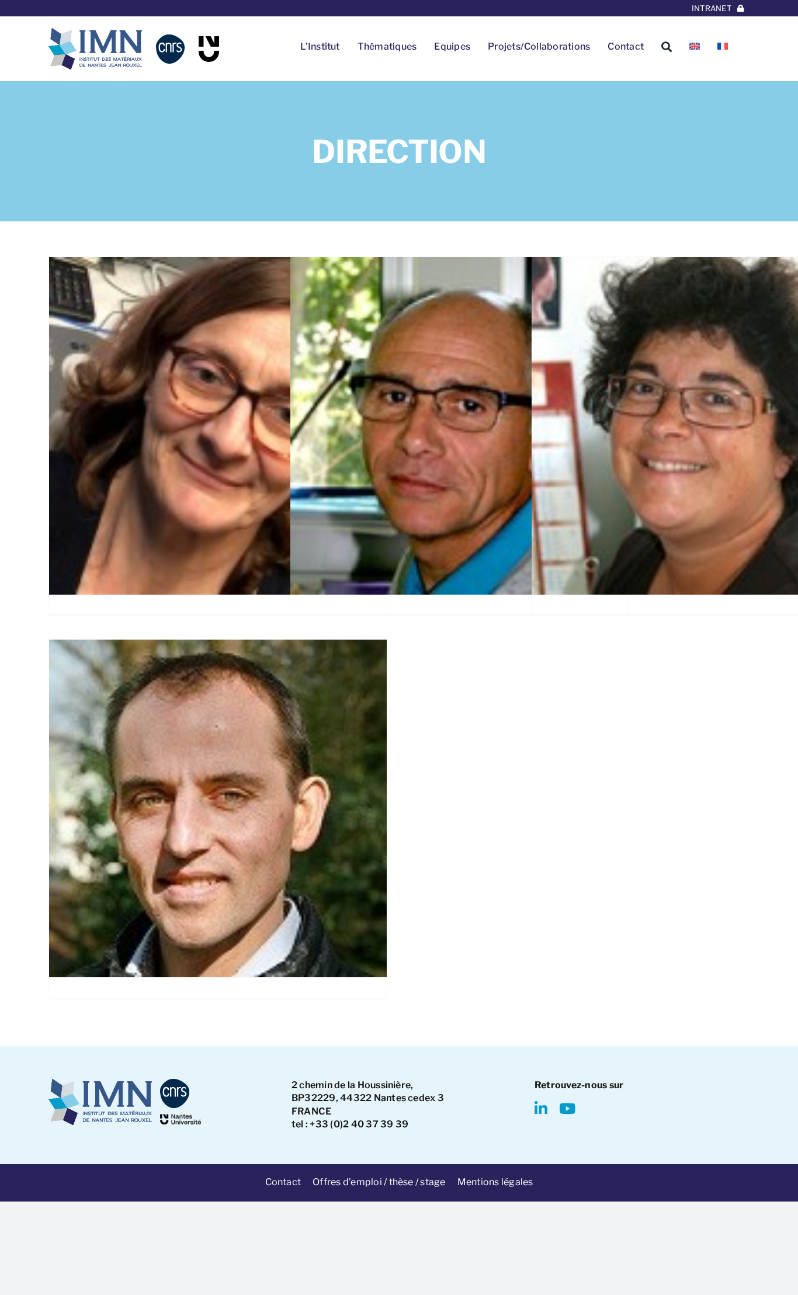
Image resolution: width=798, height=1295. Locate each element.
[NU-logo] (209, 40)
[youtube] (567, 1108)
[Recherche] (666, 46)
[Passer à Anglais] (694, 46)
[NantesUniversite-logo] (180, 1118)
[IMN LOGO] (95, 32)
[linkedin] (541, 1108)
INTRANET (711, 8)
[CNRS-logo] (170, 38)
